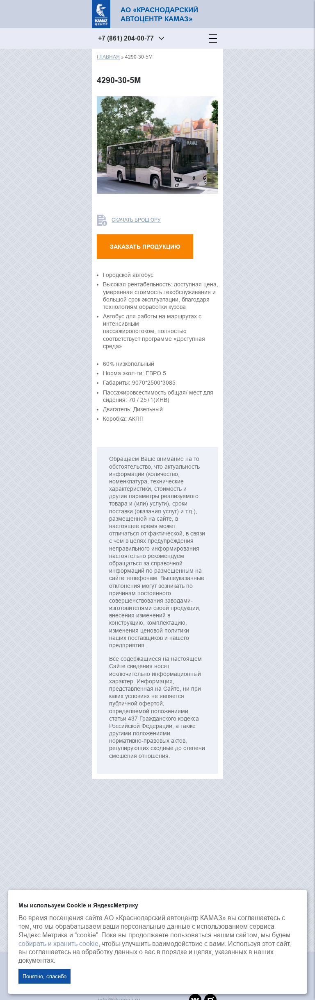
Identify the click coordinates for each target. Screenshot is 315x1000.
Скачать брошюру (136, 220)
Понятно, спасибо (44, 976)
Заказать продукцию (145, 246)
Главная (108, 57)
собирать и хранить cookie (58, 943)
